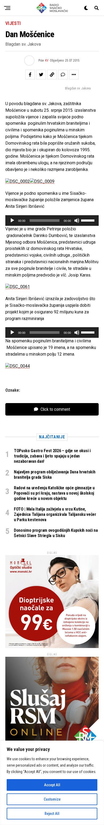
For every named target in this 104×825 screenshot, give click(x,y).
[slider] (88, 220)
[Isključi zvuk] (76, 220)
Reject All (52, 813)
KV (47, 60)
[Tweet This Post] (41, 74)
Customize (52, 799)
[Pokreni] (12, 220)
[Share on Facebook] (30, 74)
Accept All (52, 785)
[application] (52, 220)
